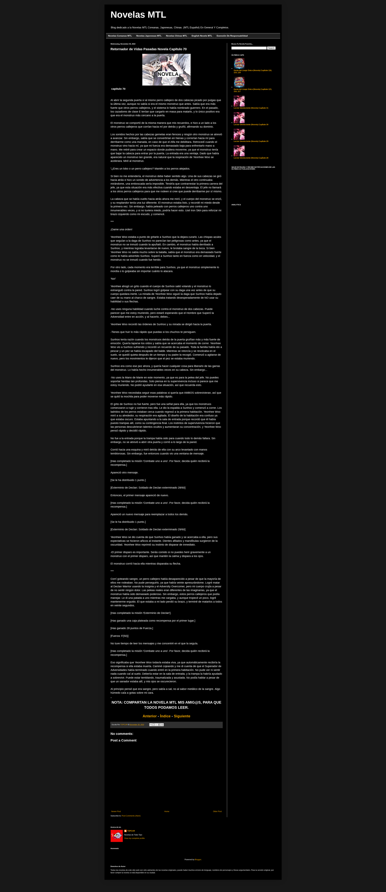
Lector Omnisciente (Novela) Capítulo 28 (251, 158)
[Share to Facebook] (159, 724)
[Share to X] (156, 724)
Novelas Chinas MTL (176, 36)
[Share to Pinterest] (162, 724)
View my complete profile (134, 838)
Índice (165, 716)
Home (166, 811)
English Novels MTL (202, 36)
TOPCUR (131, 831)
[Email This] (150, 724)
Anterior (150, 716)
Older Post (217, 811)
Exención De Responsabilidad (232, 36)
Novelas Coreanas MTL (120, 36)
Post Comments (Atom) (131, 816)
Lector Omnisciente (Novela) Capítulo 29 (251, 141)
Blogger (198, 860)
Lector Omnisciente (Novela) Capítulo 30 (251, 125)
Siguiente (182, 716)
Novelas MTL (138, 15)
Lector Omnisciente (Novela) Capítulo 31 (251, 108)
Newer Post (116, 811)
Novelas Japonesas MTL (149, 36)
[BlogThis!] (153, 724)
